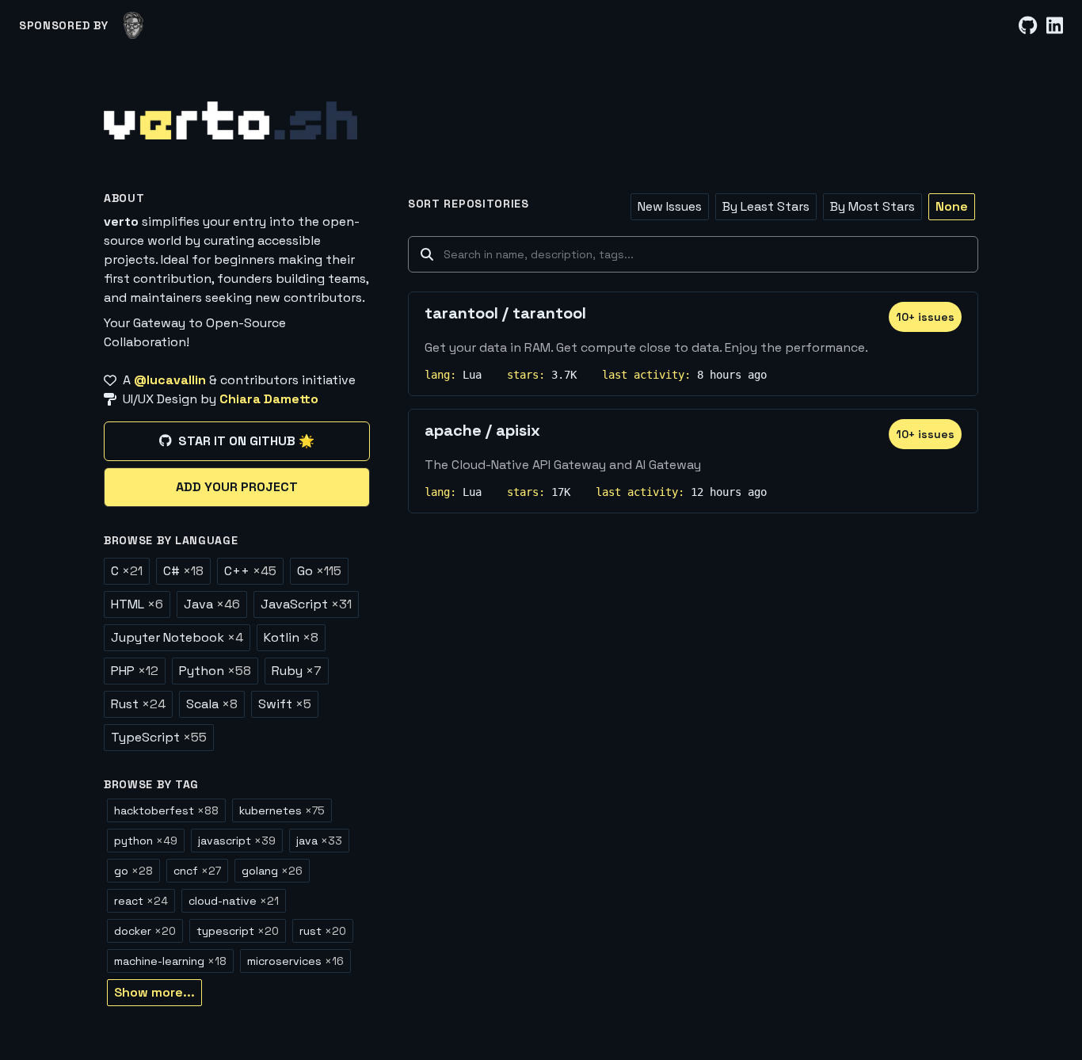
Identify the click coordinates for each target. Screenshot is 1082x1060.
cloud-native (234, 901)
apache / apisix (482, 430)
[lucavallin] (133, 25)
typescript (237, 931)
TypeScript (159, 737)
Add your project (237, 487)
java (319, 840)
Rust (138, 704)
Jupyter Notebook (177, 637)
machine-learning (170, 961)
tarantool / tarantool (505, 313)
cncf (197, 871)
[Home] (230, 120)
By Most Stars (872, 206)
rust (322, 931)
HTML (137, 604)
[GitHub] (1028, 25)
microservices (295, 961)
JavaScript (306, 604)
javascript (237, 840)
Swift (284, 704)
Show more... (154, 992)
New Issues (670, 206)
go (133, 871)
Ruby (297, 670)
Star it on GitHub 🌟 (246, 441)
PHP (134, 670)
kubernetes (282, 810)
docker (145, 931)
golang (272, 871)
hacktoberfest (166, 810)
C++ (250, 570)
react (141, 901)
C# (183, 570)
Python (215, 670)
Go (319, 570)
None (951, 206)
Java (212, 604)
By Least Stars (766, 206)
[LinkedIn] (1054, 25)
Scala (212, 704)
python (145, 840)
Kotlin (291, 637)
